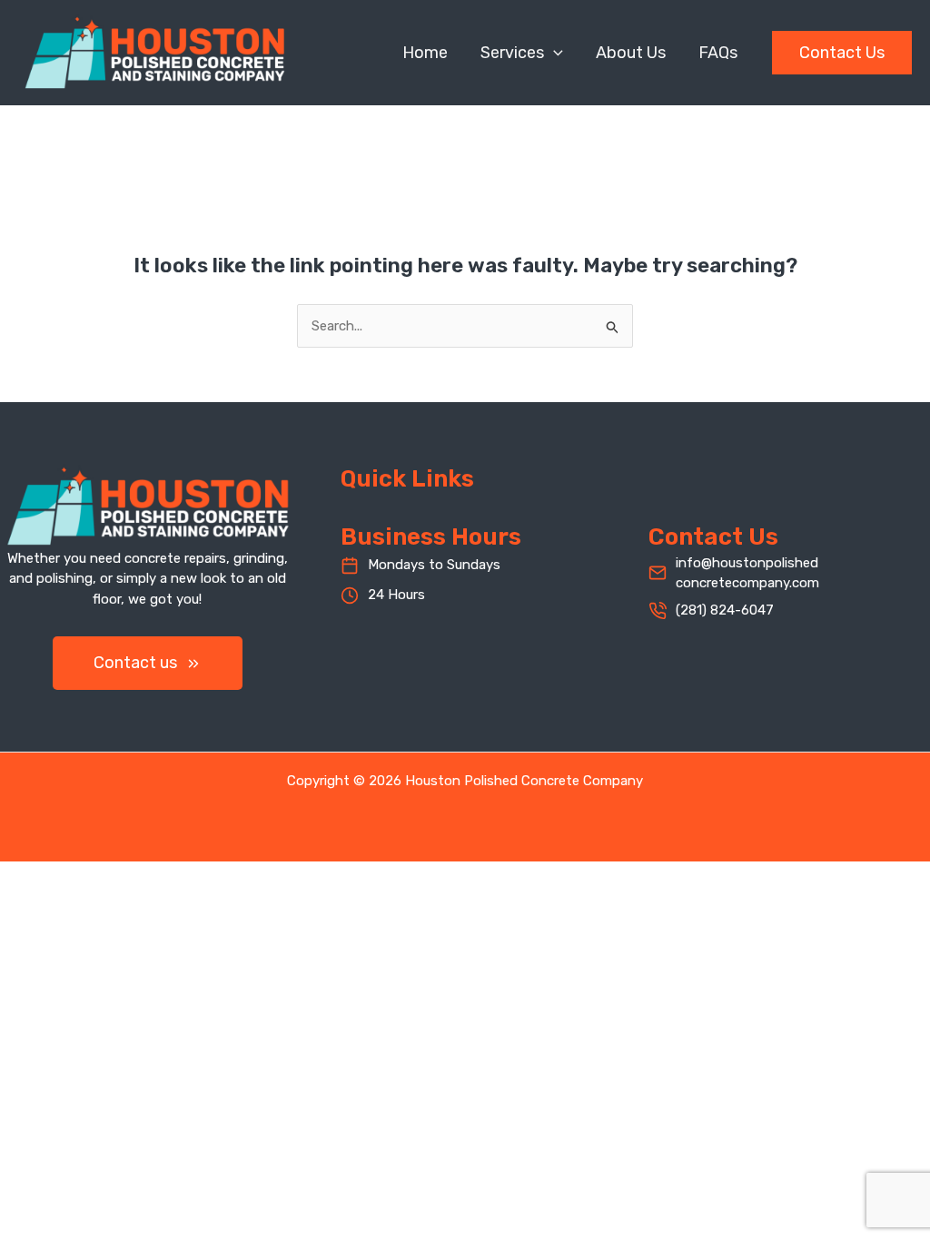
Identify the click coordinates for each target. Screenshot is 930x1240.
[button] (553, 52)
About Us (631, 53)
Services (512, 53)
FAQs (717, 53)
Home (425, 53)
